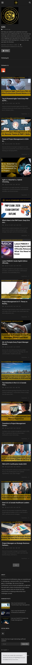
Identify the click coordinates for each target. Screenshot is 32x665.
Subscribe (25, 644)
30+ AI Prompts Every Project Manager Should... (15, 343)
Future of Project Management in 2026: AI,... (15, 140)
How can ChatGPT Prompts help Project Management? (19, 619)
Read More (24, 114)
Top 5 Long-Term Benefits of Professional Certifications (18, 611)
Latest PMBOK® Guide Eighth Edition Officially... (14, 262)
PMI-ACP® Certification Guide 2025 (14, 464)
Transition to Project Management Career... (14, 424)
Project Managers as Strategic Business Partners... (15, 544)
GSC (3, 103)
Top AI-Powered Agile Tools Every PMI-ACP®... (15, 99)
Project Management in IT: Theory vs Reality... (14, 302)
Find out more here (13, 659)
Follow (6, 50)
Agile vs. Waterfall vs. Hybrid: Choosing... (12, 181)
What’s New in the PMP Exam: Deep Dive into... (16, 221)
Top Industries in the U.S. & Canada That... (14, 384)
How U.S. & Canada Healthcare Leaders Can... (15, 504)
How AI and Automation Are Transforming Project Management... (21, 604)
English (5, 650)
